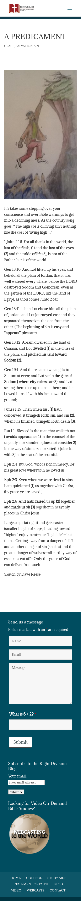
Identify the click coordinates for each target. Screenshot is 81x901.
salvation (24, 46)
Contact (57, 890)
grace (9, 46)
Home (15, 878)
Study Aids (56, 878)
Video (16, 890)
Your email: (17, 776)
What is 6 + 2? (22, 714)
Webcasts (35, 890)
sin (36, 46)
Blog (58, 884)
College (34, 878)
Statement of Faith (31, 884)
